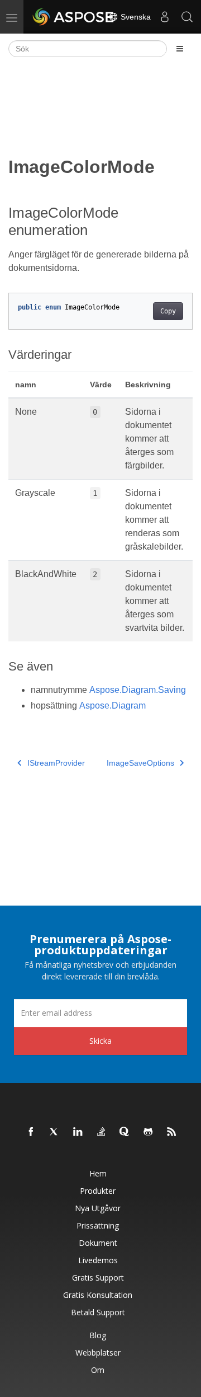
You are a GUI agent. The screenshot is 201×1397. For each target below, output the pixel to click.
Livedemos (98, 1260)
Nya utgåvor (98, 1208)
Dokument (98, 1242)
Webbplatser (98, 1352)
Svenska (134, 16)
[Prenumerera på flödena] (172, 1132)
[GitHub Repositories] (148, 1132)
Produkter (98, 1190)
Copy (168, 311)
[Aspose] (74, 17)
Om (97, 1370)
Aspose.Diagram (112, 705)
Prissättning (97, 1225)
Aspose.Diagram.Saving (137, 690)
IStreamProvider (56, 762)
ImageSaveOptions (140, 762)
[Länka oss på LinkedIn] (78, 1132)
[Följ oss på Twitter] (54, 1132)
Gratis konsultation (97, 1295)
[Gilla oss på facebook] (31, 1132)
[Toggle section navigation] (180, 48)
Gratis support (98, 1277)
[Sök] (187, 17)
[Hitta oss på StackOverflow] (101, 1132)
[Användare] (165, 17)
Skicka (100, 1040)
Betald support (98, 1312)
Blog (97, 1335)
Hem (98, 1173)
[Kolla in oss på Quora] (125, 1132)
